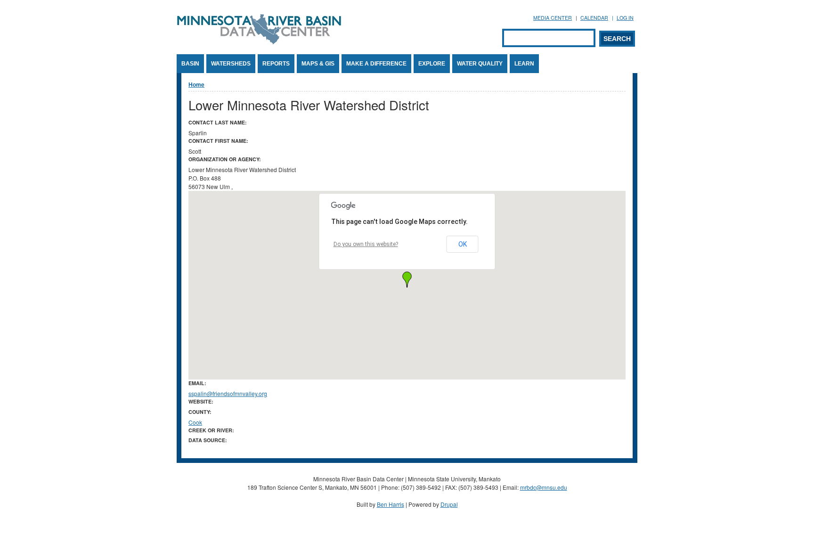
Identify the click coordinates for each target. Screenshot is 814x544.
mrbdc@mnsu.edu (543, 487)
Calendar (594, 17)
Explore (431, 63)
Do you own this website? (366, 244)
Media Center (552, 17)
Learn (524, 63)
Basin (190, 63)
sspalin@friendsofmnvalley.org (227, 393)
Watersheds (231, 63)
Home (196, 84)
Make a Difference (376, 63)
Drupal (449, 504)
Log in (625, 17)
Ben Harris (390, 504)
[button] (407, 280)
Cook (195, 422)
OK (462, 244)
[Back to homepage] (259, 42)
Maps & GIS (317, 63)
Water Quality (480, 63)
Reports (276, 63)
